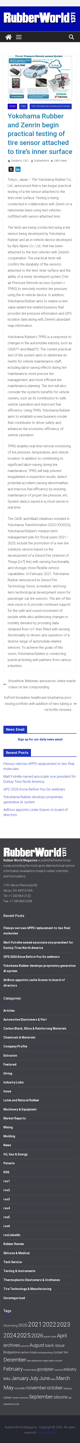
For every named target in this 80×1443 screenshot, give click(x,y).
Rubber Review (13, 1244)
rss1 (6, 1181)
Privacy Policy (46, 1432)
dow (29, 1360)
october (55, 1388)
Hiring (7, 1073)
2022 (49, 1324)
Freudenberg (29, 1369)
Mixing (8, 1127)
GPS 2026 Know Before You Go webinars (34, 789)
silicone (61, 1397)
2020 (23, 1325)
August (37, 1345)
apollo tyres (50, 1336)
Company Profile (15, 1046)
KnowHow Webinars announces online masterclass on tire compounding (42, 684)
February (13, 1369)
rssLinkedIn (11, 1235)
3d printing (10, 1325)
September (41, 1397)
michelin (20, 1388)
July (33, 1378)
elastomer (37, 1360)
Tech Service (12, 1262)
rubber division (20, 1397)
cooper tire (60, 1352)
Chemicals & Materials (19, 1037)
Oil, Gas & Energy (15, 1154)
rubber (7, 1397)
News (12, 106)
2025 (24, 1335)
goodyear (45, 1369)
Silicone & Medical (16, 1253)
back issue (55, 1345)
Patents (9, 1163)
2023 (63, 1324)
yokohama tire (11, 1404)
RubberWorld (41, 160)
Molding (9, 1136)
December (14, 1360)
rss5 (6, 1217)
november (36, 1387)
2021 (35, 1324)
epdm (52, 1360)
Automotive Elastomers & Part (25, 1019)
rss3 (6, 1199)
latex (53, 1379)
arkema (25, 1346)
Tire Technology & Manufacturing (50, 106)
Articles (9, 1010)
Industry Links (13, 1082)
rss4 (6, 1208)
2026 (37, 1336)
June (44, 1378)
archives (11, 1345)
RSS (6, 1172)
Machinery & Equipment (20, 1109)
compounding (45, 1352)
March (63, 1378)
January (20, 1378)
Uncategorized (14, 1298)
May (8, 1387)
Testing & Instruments (19, 1271)
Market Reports (14, 1118)
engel (45, 1360)
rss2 (23, 106)
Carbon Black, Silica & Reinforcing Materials (34, 1028)
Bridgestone (11, 1352)
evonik (58, 1360)
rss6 (6, 1226)
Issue (7, 1091)
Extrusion (10, 1055)
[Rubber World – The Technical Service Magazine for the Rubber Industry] (8, 37)
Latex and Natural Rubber (21, 1100)
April (62, 1336)
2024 (9, 1335)
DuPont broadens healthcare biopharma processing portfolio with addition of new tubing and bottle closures (37, 704)
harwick (58, 1369)
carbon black (28, 1352)
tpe (69, 1397)
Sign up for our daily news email (40, 739)
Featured (9, 1064)
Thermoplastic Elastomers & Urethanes (31, 1280)
